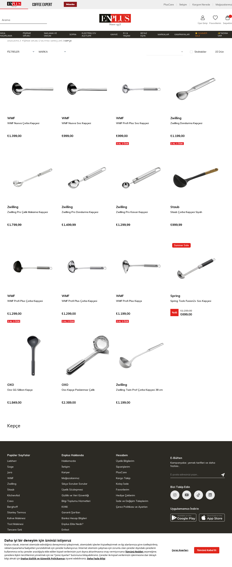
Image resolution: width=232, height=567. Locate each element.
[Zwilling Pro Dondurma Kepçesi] (87, 177)
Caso (10, 501)
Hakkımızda (69, 461)
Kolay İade (122, 483)
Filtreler (13, 51)
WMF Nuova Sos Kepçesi (76, 123)
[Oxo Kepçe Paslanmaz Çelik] (87, 355)
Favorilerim (122, 489)
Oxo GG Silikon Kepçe (20, 389)
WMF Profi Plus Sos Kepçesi (132, 123)
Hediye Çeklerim (125, 495)
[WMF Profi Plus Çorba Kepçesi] (32, 266)
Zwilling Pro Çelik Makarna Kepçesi (27, 212)
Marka (43, 51)
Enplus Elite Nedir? (72, 524)
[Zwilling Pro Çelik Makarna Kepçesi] (32, 177)
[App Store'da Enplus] (212, 517)
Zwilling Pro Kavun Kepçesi (132, 212)
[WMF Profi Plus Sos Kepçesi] (141, 88)
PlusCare (169, 4)
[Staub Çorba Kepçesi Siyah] (195, 177)
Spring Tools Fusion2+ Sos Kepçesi (190, 301)
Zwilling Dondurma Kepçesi (186, 123)
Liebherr (12, 461)
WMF (10, 478)
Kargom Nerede (201, 4)
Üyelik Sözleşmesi (72, 489)
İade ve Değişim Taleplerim (132, 501)
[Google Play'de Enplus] (183, 517)
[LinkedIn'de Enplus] (186, 495)
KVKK (65, 506)
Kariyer (66, 472)
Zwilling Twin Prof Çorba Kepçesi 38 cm (139, 389)
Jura (9, 472)
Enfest (65, 529)
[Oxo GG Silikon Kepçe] (32, 355)
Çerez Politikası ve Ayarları (132, 506)
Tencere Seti (14, 529)
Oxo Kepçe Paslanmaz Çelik (78, 389)
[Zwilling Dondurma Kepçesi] (195, 88)
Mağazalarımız (224, 4)
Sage (10, 466)
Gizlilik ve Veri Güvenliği (75, 495)
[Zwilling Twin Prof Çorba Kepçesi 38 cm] (141, 355)
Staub (10, 489)
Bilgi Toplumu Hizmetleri (76, 501)
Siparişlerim (123, 466)
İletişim (183, 4)
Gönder (223, 474)
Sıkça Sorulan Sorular (74, 483)
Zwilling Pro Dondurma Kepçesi (80, 212)
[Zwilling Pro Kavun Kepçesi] (141, 177)
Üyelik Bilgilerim (125, 461)
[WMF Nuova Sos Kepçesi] (87, 88)
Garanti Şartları (71, 512)
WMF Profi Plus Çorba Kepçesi (25, 301)
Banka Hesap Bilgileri (74, 518)
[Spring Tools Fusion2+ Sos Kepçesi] (195, 266)
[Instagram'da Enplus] (174, 495)
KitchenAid (13, 495)
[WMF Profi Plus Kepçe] (141, 266)
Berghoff (12, 506)
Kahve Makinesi (16, 518)
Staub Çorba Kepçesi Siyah (186, 212)
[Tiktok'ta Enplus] (198, 495)
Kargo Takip (123, 478)
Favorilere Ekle (50, 70)
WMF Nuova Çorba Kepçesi (23, 123)
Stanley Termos (16, 512)
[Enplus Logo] (115, 20)
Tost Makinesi (15, 524)
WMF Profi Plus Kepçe (129, 301)
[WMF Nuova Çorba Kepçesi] (32, 88)
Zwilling (11, 483)
